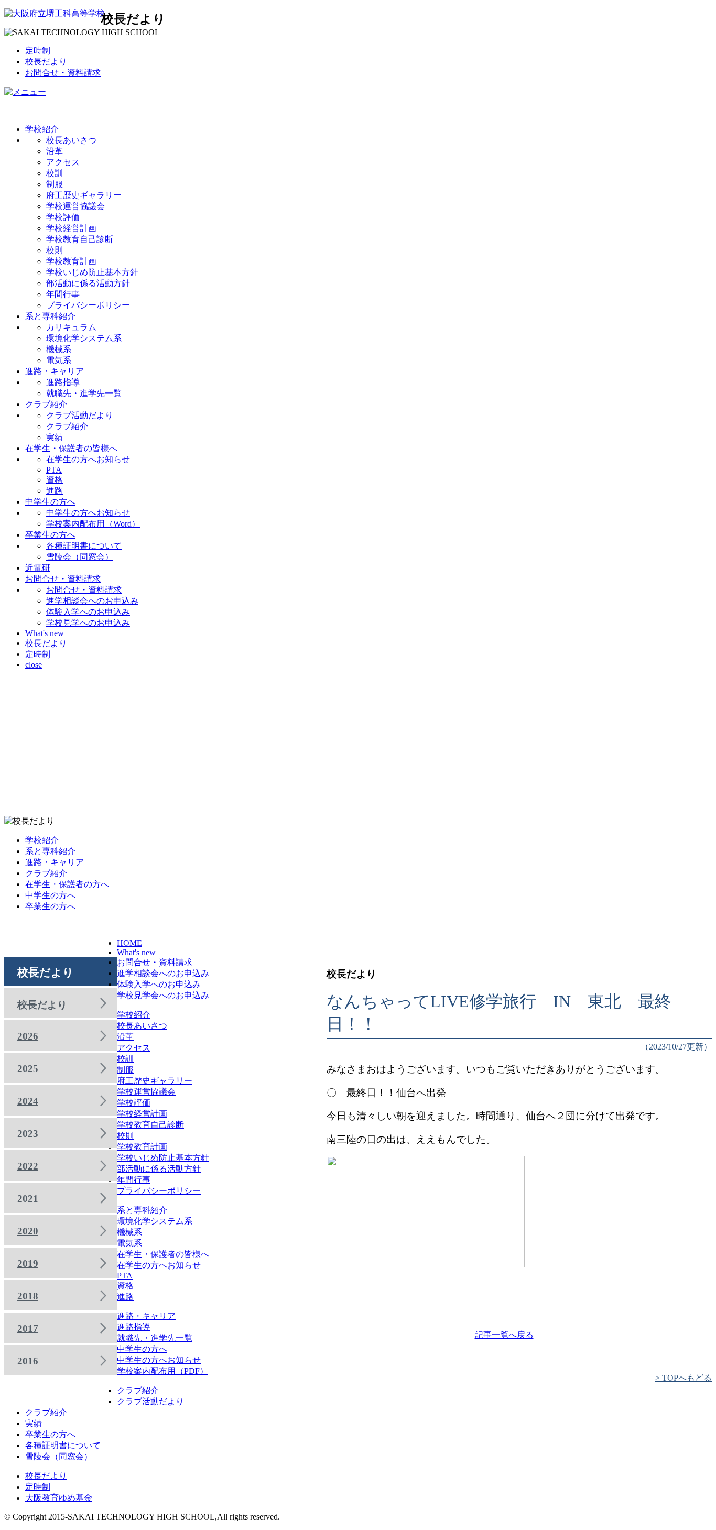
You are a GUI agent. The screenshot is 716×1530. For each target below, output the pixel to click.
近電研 (37, 567)
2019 (27, 1263)
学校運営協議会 (75, 206)
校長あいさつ (71, 140)
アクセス (63, 162)
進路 (54, 490)
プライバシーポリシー (88, 305)
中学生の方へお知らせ (88, 512)
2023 (27, 1133)
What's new (44, 633)
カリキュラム (71, 327)
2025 (27, 1068)
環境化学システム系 (84, 338)
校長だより (46, 61)
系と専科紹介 (50, 316)
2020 (27, 1231)
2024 (27, 1101)
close (33, 664)
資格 (54, 479)
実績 (54, 437)
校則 (54, 250)
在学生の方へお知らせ (88, 459)
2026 (27, 1036)
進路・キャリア (54, 371)
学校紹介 (42, 129)
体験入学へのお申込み (88, 611)
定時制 (37, 50)
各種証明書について (84, 545)
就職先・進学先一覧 (84, 393)
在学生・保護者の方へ (67, 884)
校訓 (54, 173)
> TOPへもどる (683, 1377)
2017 (27, 1328)
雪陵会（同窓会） (79, 556)
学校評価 (63, 217)
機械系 (58, 349)
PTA (54, 469)
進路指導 (63, 382)
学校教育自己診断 (79, 239)
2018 (27, 1296)
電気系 (58, 360)
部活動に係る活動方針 (88, 283)
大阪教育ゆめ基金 (58, 1497)
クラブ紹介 (46, 404)
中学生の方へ (50, 501)
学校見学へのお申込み (88, 622)
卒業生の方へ (50, 534)
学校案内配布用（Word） (93, 523)
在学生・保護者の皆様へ (71, 448)
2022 (27, 1166)
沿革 (54, 151)
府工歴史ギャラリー (84, 195)
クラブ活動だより (79, 415)
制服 (54, 184)
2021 (27, 1198)
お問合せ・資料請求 (63, 72)
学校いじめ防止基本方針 (92, 272)
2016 (27, 1361)
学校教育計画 (71, 261)
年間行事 (63, 294)
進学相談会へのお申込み (92, 600)
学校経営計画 (71, 228)
